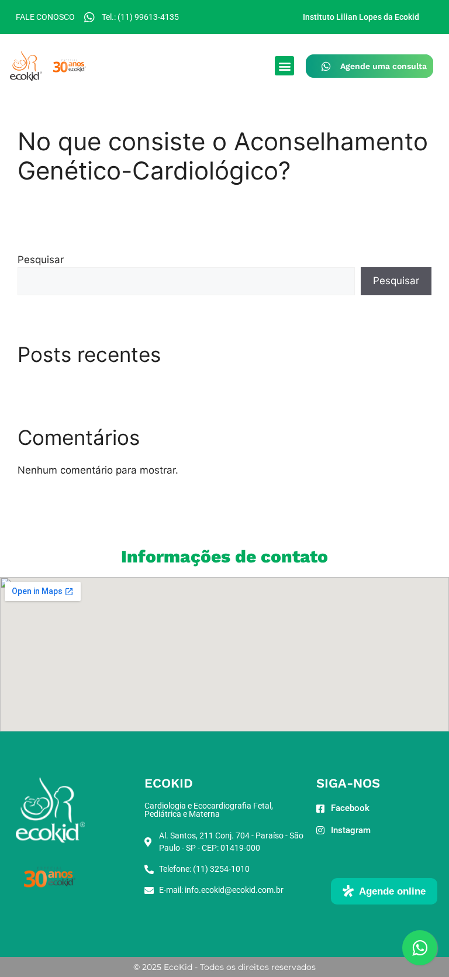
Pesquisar (41, 259)
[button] (284, 65)
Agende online (392, 891)
